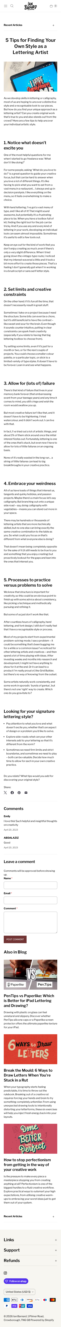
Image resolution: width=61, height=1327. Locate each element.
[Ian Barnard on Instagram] (7, 1273)
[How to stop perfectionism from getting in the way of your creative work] (30, 1139)
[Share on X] (6, 792)
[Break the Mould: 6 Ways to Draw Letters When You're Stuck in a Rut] (30, 1049)
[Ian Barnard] (30, 6)
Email (8, 893)
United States (18, 1291)
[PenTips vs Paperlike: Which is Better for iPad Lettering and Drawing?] (30, 975)
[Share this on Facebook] (12, 792)
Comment (11, 908)
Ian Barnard (20, 1316)
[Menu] (6, 6)
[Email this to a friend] (26, 792)
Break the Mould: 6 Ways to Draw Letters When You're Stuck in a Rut (28, 1075)
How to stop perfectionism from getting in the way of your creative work (27, 1165)
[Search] (12, 6)
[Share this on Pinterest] (19, 792)
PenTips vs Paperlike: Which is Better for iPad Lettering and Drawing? (29, 1001)
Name (8, 878)
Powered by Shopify (42, 1320)
